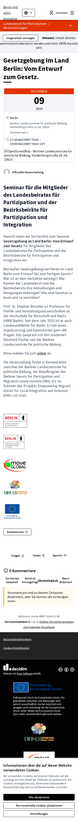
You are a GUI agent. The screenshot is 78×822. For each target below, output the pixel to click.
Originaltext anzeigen (20, 38)
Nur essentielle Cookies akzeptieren (39, 805)
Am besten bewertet (12, 580)
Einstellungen (39, 814)
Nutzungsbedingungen (17, 639)
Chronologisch (48, 580)
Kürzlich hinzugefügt (30, 580)
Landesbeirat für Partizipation (25, 23)
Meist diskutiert (65, 580)
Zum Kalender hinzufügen (39, 627)
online (41, 353)
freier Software (25, 673)
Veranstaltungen (15, 28)
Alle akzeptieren (39, 797)
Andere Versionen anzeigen (56, 622)
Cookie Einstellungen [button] (16, 648)
